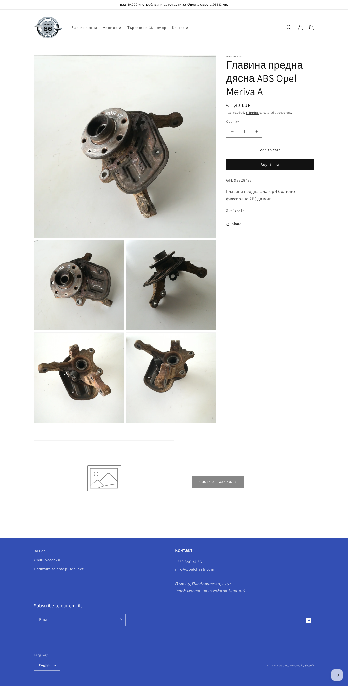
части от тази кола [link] (217, 481)
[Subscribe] (119, 620)
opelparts (283, 665)
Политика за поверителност (59, 568)
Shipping (252, 112)
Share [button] (237, 223)
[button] (289, 27)
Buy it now (270, 164)
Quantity (232, 121)
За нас (40, 551)
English (44, 665)
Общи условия (47, 560)
